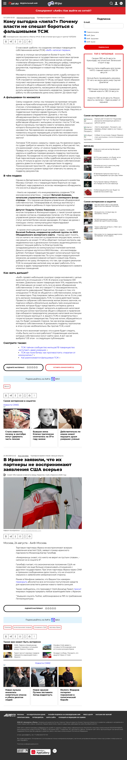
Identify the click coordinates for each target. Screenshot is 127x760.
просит (77, 589)
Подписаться (104, 47)
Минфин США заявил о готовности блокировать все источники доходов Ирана (64, 647)
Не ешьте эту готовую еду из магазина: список (105, 212)
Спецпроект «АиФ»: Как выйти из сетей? (63, 10)
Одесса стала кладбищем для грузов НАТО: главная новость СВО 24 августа (104, 70)
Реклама (20, 714)
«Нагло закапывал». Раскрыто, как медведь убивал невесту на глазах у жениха (108, 129)
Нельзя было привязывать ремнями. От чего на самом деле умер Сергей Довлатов (103, 80)
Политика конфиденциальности (27, 744)
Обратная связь (23, 717)
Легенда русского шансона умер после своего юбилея (106, 166)
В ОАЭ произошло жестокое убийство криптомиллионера (106, 220)
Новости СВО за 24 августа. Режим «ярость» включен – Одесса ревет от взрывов (103, 100)
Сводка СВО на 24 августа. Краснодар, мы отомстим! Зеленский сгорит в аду (104, 60)
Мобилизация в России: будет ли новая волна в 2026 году (107, 191)
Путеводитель (37, 717)
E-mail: (87, 22)
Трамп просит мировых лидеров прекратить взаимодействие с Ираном (26, 655)
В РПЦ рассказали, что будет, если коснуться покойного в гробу (107, 158)
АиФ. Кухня (91, 42)
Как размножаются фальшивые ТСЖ (40, 358)
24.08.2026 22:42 (9, 456)
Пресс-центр (88, 714)
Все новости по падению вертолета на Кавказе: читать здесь (108, 235)
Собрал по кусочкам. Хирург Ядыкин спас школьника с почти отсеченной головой (109, 137)
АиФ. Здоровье (92, 39)
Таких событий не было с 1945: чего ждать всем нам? (108, 227)
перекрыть (22, 582)
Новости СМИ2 (11, 405)
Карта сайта (51, 717)
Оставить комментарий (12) (63, 367)
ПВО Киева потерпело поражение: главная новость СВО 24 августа (104, 90)
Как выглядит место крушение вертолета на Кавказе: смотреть (107, 205)
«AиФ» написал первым (58, 50)
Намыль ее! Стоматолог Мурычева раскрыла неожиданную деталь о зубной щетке (108, 121)
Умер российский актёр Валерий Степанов (106, 150)
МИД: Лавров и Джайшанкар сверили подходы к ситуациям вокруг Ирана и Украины (26, 647)
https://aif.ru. (24, 740)
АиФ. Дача (91, 35)
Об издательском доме (36, 714)
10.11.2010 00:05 (9, 18)
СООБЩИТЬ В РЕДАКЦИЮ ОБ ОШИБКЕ (72, 717)
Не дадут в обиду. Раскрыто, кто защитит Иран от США (65, 654)
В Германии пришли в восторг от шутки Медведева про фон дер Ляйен (108, 174)
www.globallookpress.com (31, 530)
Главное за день (93, 32)
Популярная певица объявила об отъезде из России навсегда (106, 182)
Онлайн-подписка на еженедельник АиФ (64, 714)
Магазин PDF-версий (103, 714)
